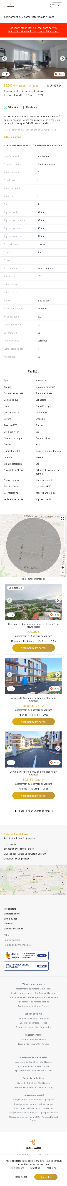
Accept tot (46, 1177)
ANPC (6, 934)
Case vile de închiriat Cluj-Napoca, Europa (33, 1087)
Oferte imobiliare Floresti (17, 145)
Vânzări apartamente (33, 984)
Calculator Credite (14, 928)
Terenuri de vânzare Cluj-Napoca (33, 1043)
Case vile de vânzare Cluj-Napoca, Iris (33, 1027)
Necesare (19, 1167)
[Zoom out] (62, 572)
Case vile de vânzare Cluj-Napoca (33, 1018)
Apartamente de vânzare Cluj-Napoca (33, 988)
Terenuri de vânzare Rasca (33, 1039)
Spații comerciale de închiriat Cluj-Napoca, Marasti (33, 1112)
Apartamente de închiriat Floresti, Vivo (33, 1070)
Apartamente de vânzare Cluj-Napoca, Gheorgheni (33, 997)
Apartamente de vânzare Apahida (33, 1001)
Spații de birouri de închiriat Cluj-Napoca (33, 1104)
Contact (8, 923)
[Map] (33, 545)
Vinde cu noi (10, 918)
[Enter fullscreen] (62, 518)
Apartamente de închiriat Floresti (33, 1066)
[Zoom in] (62, 567)
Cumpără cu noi (12, 913)
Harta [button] (61, 74)
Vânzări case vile (33, 1013)
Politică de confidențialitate (18, 944)
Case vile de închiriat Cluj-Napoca (33, 1083)
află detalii (41, 1160)
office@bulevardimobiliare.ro (19, 848)
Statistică (35, 1167)
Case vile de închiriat (34, 1078)
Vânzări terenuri (33, 1034)
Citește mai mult (13, 136)
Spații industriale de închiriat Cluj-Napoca (34, 1108)
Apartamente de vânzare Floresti (33, 1006)
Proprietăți (10, 908)
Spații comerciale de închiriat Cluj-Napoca (33, 1099)
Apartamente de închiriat (33, 1057)
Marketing (51, 1167)
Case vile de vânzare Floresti (33, 1022)
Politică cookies (12, 939)
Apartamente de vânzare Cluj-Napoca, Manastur (33, 993)
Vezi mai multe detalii (33, 647)
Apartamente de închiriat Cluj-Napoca (33, 1062)
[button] (4, 58)
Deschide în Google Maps (16, 858)
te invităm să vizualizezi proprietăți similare (33, 31)
